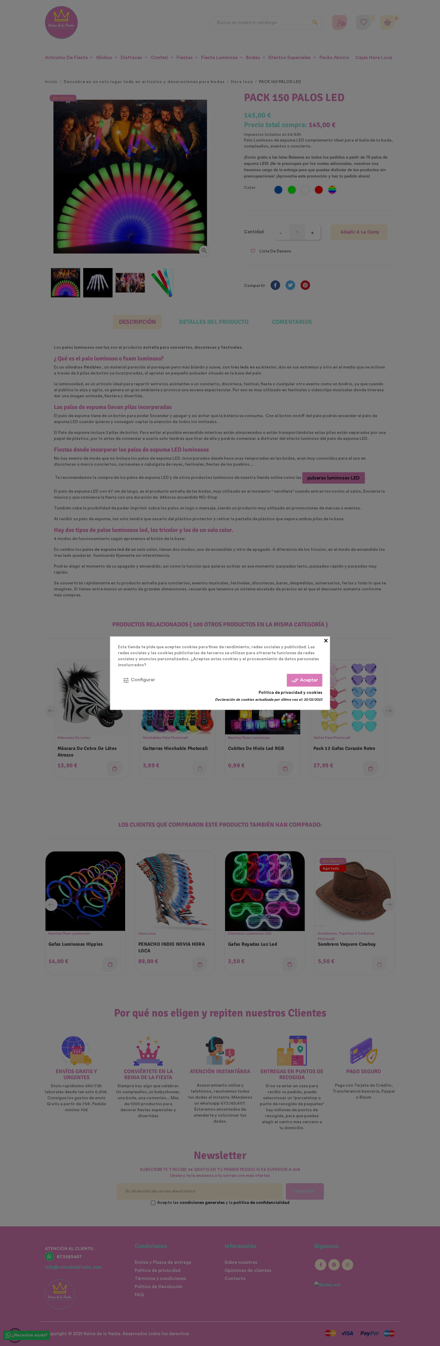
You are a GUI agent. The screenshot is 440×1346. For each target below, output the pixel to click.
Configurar (138, 680)
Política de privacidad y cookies (290, 692)
